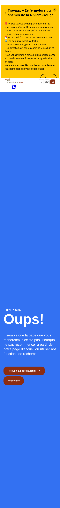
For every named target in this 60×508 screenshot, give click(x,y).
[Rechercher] (52, 81)
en (47, 82)
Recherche (14, 380)
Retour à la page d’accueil (22, 372)
